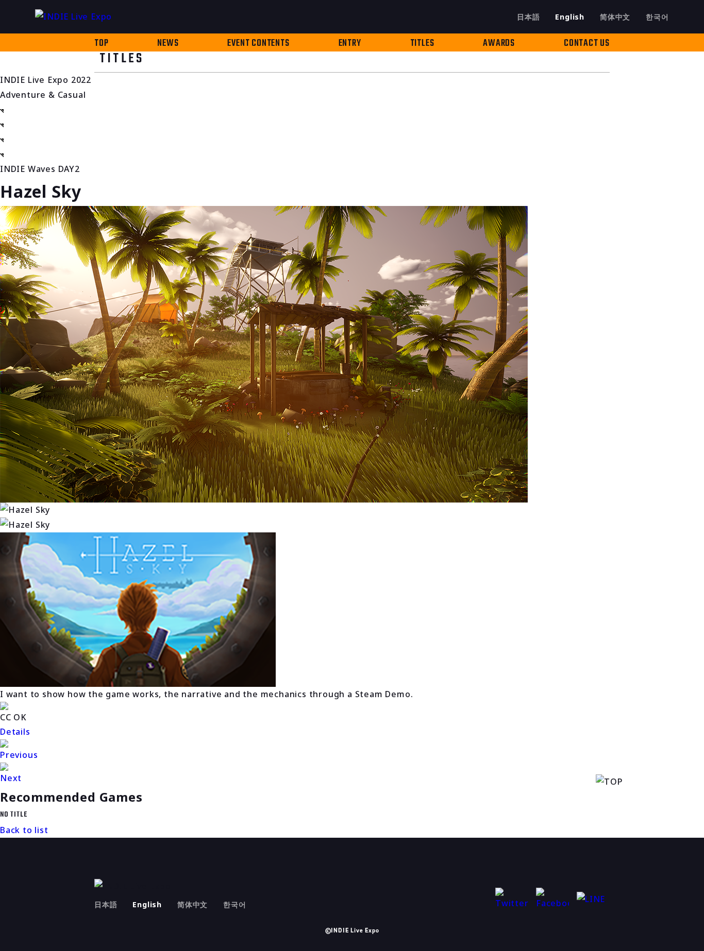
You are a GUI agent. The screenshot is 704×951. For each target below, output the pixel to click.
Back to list (24, 830)
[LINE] (593, 899)
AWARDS (499, 43)
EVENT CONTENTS (258, 43)
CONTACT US (587, 43)
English (569, 17)
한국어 (657, 17)
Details (15, 731)
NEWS (167, 43)
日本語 (528, 17)
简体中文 (615, 17)
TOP (101, 43)
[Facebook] (552, 899)
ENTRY (350, 43)
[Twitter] (511, 899)
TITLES (422, 43)
